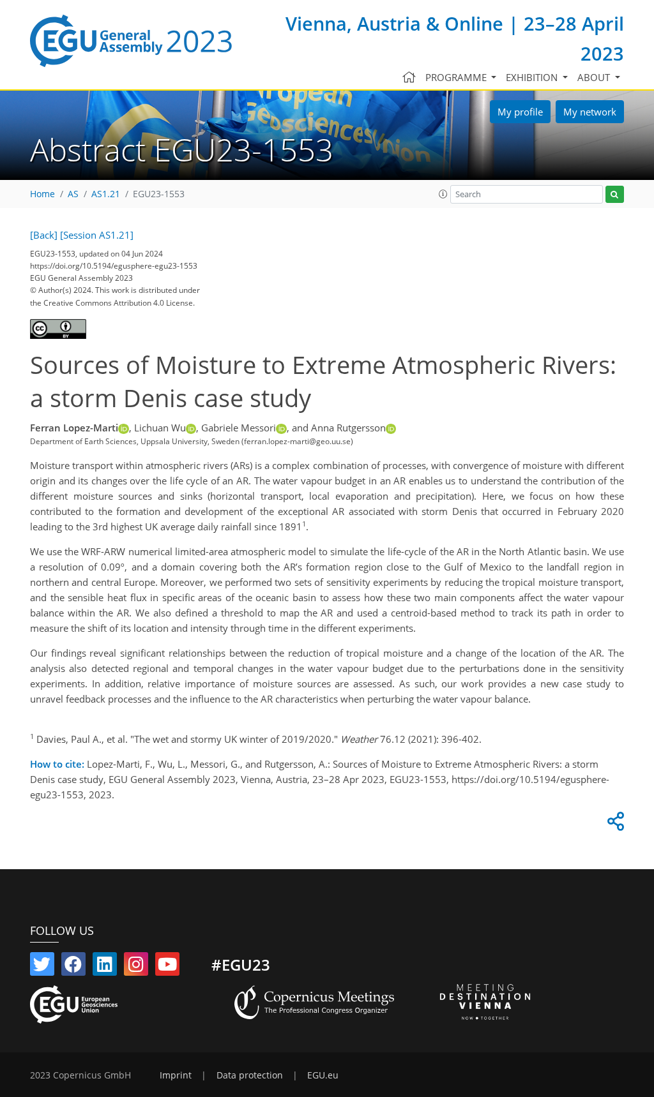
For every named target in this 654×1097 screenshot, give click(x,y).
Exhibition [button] (533, 77)
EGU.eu (322, 1075)
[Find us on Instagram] (136, 966)
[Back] (43, 234)
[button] (443, 194)
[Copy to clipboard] (614, 824)
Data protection (250, 1075)
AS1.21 (105, 194)
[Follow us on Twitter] (42, 966)
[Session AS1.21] (96, 234)
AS (73, 194)
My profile (520, 111)
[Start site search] (614, 194)
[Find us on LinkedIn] (105, 966)
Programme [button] (457, 77)
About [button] (594, 77)
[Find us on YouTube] (167, 966)
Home (42, 194)
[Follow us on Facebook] (73, 966)
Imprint (176, 1075)
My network (589, 111)
